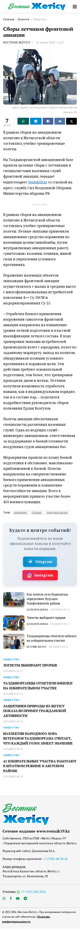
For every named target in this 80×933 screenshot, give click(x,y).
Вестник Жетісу (16, 42)
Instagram (43, 575)
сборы (37, 512)
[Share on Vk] (59, 121)
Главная (8, 19)
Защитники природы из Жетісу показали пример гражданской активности (34, 711)
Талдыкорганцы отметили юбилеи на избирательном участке (51, 638)
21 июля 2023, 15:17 (50, 42)
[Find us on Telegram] (25, 898)
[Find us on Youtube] (17, 898)
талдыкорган (57, 512)
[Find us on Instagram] (4, 898)
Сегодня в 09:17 (60, 623)
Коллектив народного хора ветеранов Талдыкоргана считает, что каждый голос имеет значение (38, 738)
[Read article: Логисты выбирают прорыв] (14, 623)
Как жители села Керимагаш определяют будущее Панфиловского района (47, 598)
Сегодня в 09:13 (58, 646)
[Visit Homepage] (36, 6)
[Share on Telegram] (36, 121)
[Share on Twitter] (71, 121)
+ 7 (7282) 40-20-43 (55, 859)
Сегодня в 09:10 (13, 721)
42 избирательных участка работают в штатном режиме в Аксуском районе (39, 766)
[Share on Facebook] (48, 121)
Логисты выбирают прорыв (46, 617)
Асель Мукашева (37, 609)
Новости (23, 19)
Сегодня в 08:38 (13, 776)
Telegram (43, 561)
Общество (40, 19)
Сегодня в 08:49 (13, 748)
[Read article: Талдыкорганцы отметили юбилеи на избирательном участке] (14, 641)
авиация (20, 512)
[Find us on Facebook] (11, 898)
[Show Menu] (75, 6)
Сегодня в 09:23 (60, 609)
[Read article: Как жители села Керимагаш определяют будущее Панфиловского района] (14, 599)
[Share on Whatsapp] (23, 121)
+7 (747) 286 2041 (33, 892)
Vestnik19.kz (37, 182)
